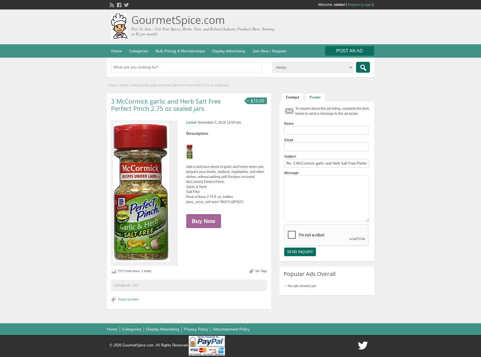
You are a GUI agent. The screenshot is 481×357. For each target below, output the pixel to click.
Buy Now (203, 221)
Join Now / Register (269, 51)
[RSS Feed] (111, 4)
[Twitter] (126, 4)
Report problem (128, 299)
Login (367, 5)
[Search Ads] (363, 67)
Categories (138, 51)
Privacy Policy (196, 329)
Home (116, 51)
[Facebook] (118, 4)
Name (289, 124)
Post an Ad (349, 50)
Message (291, 173)
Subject (290, 156)
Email (288, 140)
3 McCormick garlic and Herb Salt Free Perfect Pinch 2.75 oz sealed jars (166, 105)
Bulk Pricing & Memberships (180, 51)
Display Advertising (228, 51)
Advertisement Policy (231, 329)
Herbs (124, 85)
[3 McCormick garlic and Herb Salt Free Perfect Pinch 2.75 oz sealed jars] (144, 192)
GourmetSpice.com (178, 20)
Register (354, 5)
